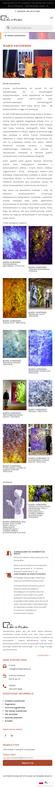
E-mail (12, 665)
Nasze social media (12, 729)
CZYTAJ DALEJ (43, 655)
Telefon (12, 685)
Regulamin (10, 704)
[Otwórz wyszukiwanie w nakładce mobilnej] (28, 28)
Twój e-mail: (9, 754)
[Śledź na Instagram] (11, 735)
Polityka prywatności (15, 701)
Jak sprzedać (11, 714)
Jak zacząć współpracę (16, 711)
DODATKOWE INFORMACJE (18, 693)
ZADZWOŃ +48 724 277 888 (28, 11)
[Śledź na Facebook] (5, 735)
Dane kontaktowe (15, 659)
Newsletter (11, 744)
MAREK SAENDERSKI (16, 35)
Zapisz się (27, 763)
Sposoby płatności (13, 717)
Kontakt (9, 721)
